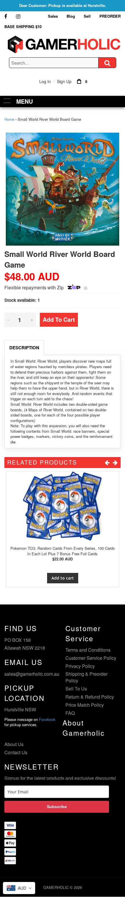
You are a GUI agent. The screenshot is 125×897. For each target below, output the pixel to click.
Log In (45, 81)
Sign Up (64, 81)
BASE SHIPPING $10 (23, 26)
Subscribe (57, 806)
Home (9, 119)
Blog (71, 16)
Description (24, 347)
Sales (53, 16)
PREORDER (110, 16)
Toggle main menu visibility (7, 100)
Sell (87, 16)
